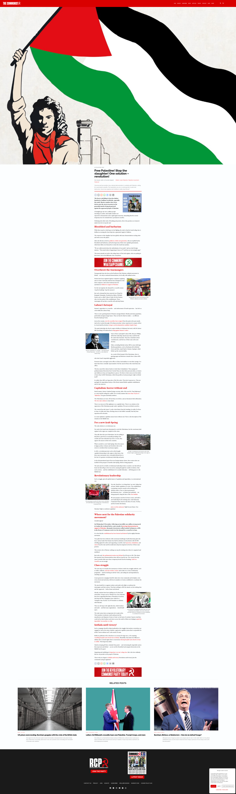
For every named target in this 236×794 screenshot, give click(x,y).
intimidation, (135, 543)
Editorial (159, 732)
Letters (96, 732)
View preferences (228, 786)
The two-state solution (100, 401)
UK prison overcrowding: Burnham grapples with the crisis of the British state (47, 735)
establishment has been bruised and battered (115, 533)
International (91, 732)
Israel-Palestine (124, 180)
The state (23, 732)
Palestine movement (133, 180)
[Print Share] (113, 195)
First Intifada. (134, 494)
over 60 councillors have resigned (114, 321)
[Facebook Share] (95, 195)
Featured (96, 182)
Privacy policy (225, 789)
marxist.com (135, 783)
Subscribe (184, 3)
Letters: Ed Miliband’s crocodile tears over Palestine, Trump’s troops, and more (115, 735)
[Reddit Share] (101, 195)
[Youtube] (119, 788)
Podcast (204, 3)
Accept (213, 786)
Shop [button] (209, 3)
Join (175, 3)
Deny (219, 786)
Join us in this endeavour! (117, 507)
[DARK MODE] (223, 3)
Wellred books (124, 783)
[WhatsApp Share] (104, 195)
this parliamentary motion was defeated (113, 555)
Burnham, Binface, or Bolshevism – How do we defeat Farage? (178, 735)
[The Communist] (11, 4)
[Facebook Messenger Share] (107, 195)
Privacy (95, 783)
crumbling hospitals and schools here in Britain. (106, 637)
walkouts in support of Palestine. (109, 284)
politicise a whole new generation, (118, 241)
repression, (129, 543)
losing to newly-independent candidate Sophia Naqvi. (123, 325)
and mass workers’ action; (111, 570)
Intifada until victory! (113, 657)
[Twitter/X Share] (98, 195)
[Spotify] (122, 788)
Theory (199, 3)
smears (96, 544)
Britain (117, 180)
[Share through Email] (110, 195)
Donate (179, 3)
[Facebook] (110, 788)
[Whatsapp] (125, 788)
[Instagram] (116, 788)
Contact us (87, 783)
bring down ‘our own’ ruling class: (118, 652)
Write (189, 3)
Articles (194, 3)
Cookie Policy (219, 789)
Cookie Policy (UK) (146, 783)
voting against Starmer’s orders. (120, 330)
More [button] (212, 3)
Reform (162, 732)
